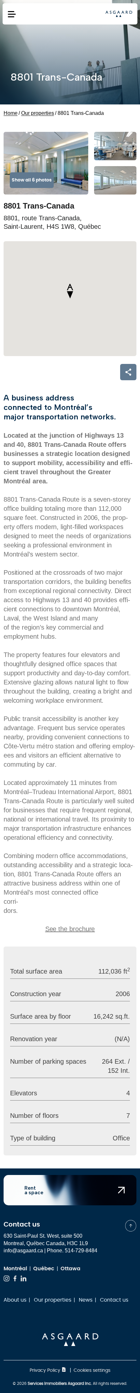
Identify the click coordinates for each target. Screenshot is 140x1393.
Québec (43, 1268)
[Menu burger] (12, 13)
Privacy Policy (46, 1370)
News (85, 1300)
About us (15, 1300)
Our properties (52, 1300)
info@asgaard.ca (23, 1250)
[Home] (118, 14)
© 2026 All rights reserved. (70, 1383)
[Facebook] (15, 1279)
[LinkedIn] (23, 1279)
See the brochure (70, 928)
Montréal (15, 1268)
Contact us (114, 1300)
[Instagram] (6, 1279)
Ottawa (70, 1268)
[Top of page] (130, 1225)
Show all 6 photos (32, 180)
